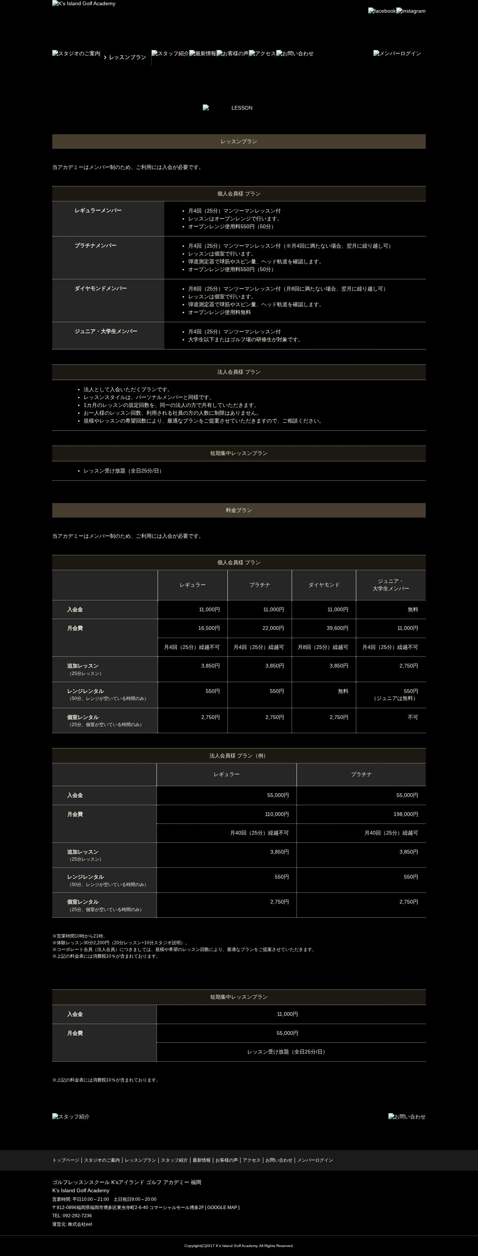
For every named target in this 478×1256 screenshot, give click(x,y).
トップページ (65, 1160)
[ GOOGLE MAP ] (222, 1207)
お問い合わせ (279, 1160)
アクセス (252, 1160)
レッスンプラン (140, 1160)
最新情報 (202, 1160)
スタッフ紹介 (174, 1160)
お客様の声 (226, 1160)
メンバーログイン (315, 1160)
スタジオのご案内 (102, 1160)
